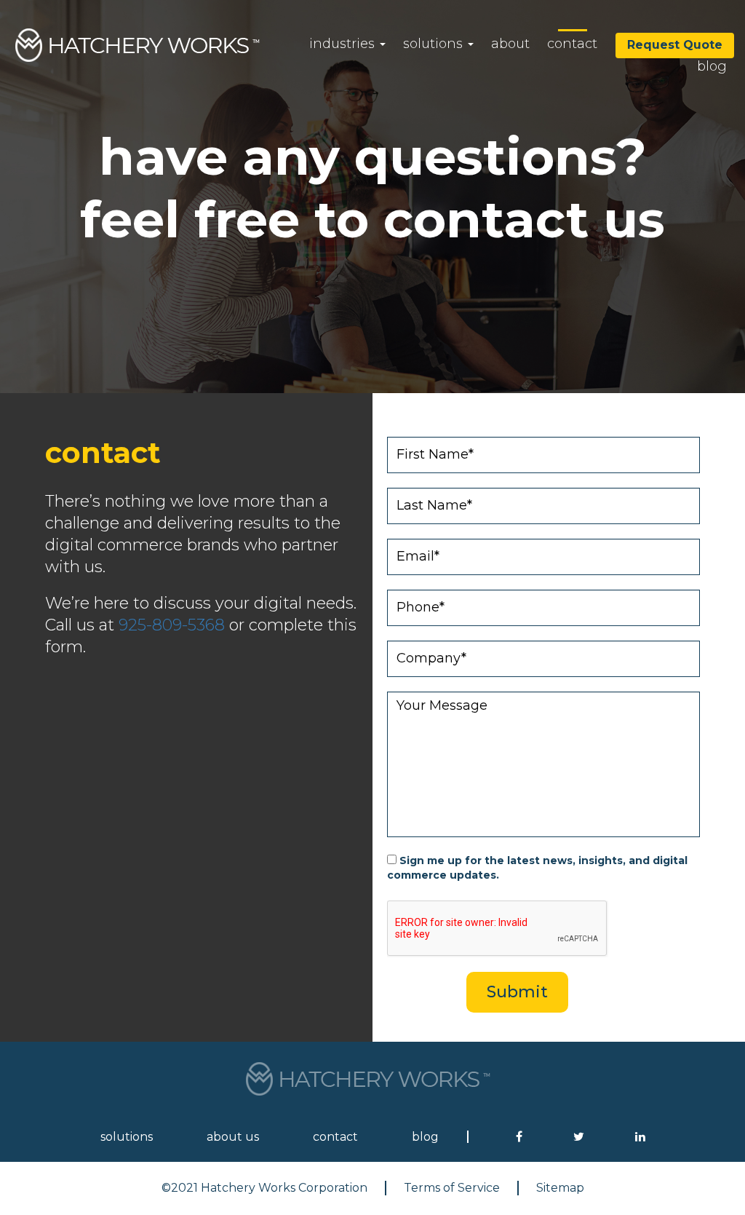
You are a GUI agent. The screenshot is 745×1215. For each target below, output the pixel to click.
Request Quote (674, 45)
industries (343, 43)
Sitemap (560, 1188)
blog (712, 66)
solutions (434, 43)
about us (233, 1137)
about (510, 43)
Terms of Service (452, 1188)
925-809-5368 (172, 625)
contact (572, 43)
